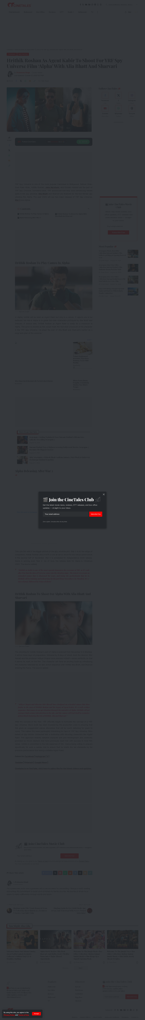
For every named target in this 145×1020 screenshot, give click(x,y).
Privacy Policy (9, 1015)
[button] (36, 1013)
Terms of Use (23, 1015)
